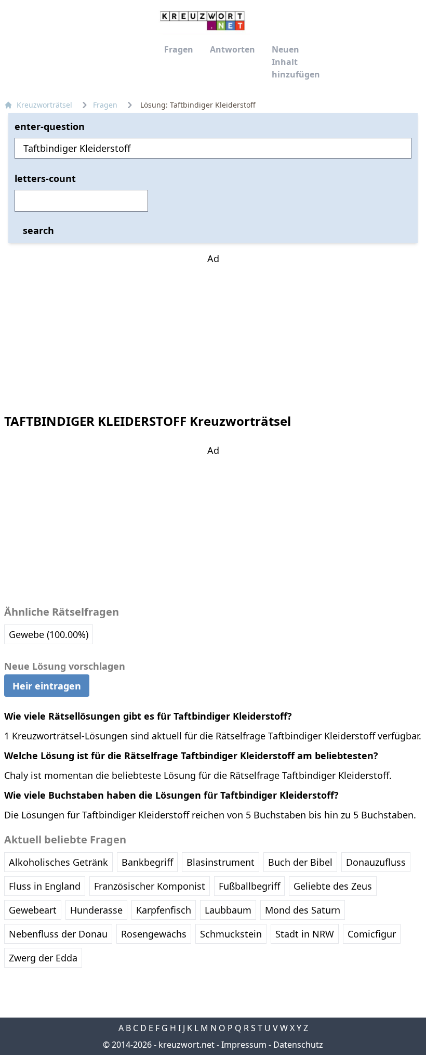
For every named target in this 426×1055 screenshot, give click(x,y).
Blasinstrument (221, 862)
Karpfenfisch (163, 910)
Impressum (244, 1044)
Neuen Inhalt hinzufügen (296, 62)
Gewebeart (33, 910)
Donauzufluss (376, 862)
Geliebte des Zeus (333, 886)
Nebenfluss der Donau (58, 934)
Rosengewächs (154, 934)
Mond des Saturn (302, 910)
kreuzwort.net (186, 1044)
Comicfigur (372, 934)
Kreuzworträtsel (44, 105)
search (38, 230)
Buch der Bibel (300, 862)
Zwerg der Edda (43, 958)
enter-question (50, 126)
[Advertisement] (213, 331)
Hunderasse (96, 910)
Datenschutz (298, 1044)
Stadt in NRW (304, 934)
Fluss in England (45, 886)
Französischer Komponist (149, 886)
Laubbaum (228, 910)
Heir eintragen (46, 686)
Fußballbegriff (249, 886)
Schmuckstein (231, 934)
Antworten (232, 49)
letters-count (45, 178)
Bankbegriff (147, 862)
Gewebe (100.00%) (48, 634)
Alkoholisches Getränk (58, 862)
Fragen (178, 49)
